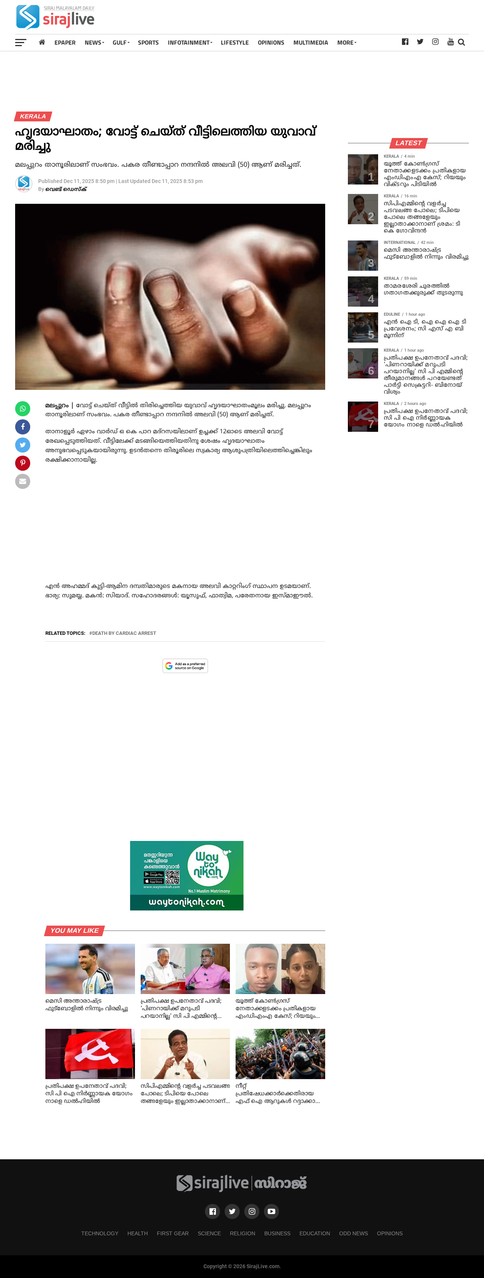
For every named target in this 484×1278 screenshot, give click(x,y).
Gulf (120, 42)
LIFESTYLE (235, 42)
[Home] (42, 42)
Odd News (353, 1233)
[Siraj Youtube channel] (271, 1211)
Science (209, 1233)
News (93, 42)
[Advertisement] (331, 17)
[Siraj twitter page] (232, 1211)
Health (137, 1233)
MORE (345, 42)
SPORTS (148, 42)
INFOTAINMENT (188, 42)
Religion (242, 1233)
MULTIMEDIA (310, 42)
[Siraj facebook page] (212, 1211)
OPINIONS (271, 42)
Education (314, 1233)
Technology (99, 1233)
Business (277, 1233)
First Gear (173, 1233)
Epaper (65, 42)
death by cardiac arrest (124, 633)
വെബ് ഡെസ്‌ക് (66, 189)
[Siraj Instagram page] (251, 1211)
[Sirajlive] (242, 1190)
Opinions (390, 1233)
